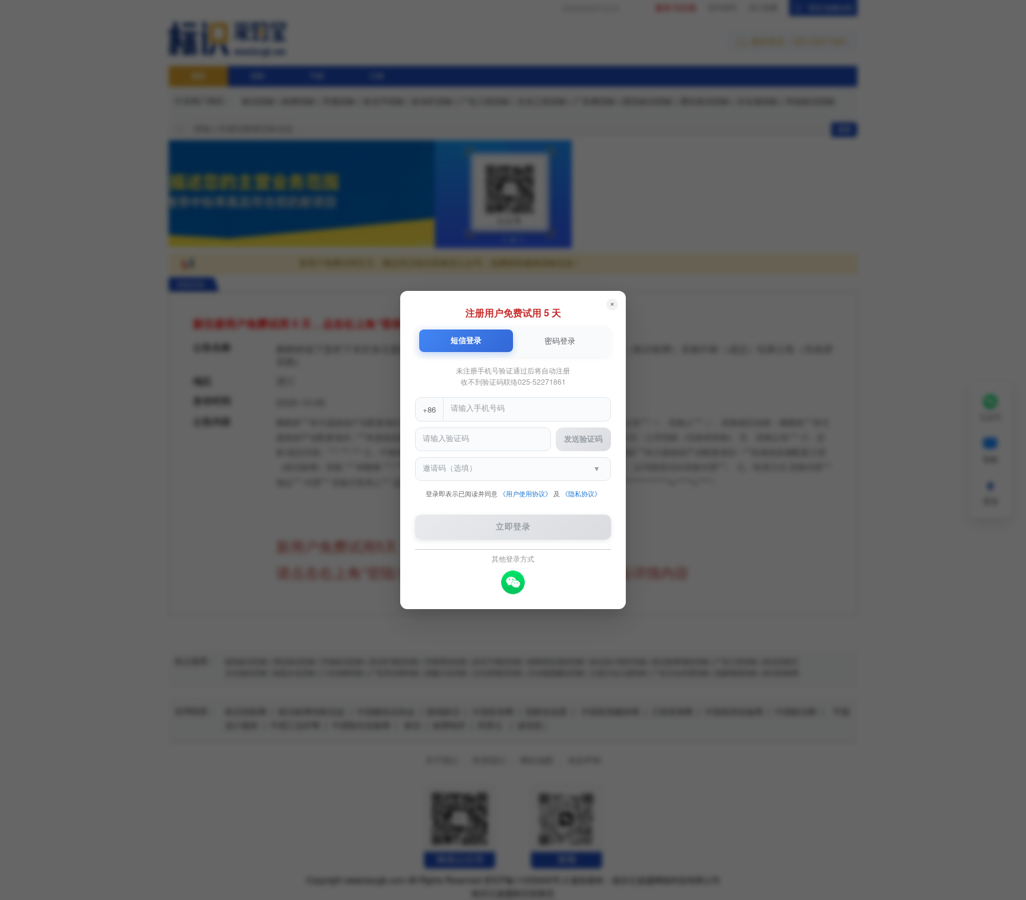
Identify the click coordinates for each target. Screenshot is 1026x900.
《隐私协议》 (581, 494)
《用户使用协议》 (525, 494)
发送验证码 (583, 439)
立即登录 (513, 527)
